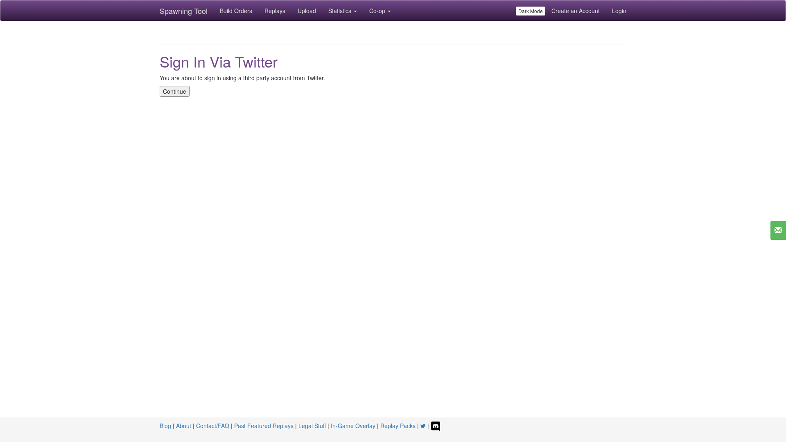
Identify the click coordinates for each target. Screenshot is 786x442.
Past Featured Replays (264, 426)
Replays (274, 11)
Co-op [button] (378, 11)
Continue (174, 91)
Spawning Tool (184, 10)
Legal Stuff (312, 426)
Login (619, 11)
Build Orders (236, 11)
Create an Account (575, 11)
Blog (165, 426)
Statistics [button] (340, 11)
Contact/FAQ (212, 426)
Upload (307, 11)
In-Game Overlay (353, 426)
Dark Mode (530, 10)
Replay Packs (398, 426)
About (183, 426)
